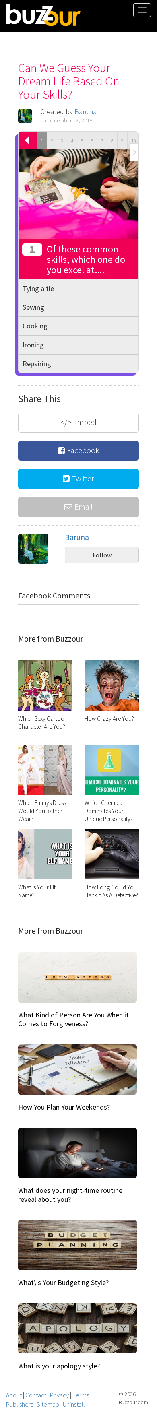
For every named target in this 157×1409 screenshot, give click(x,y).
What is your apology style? (59, 1365)
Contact (35, 1395)
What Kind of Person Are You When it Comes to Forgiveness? (73, 1019)
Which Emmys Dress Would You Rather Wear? (42, 811)
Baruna (85, 111)
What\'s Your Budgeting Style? (63, 1282)
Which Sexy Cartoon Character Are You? (43, 722)
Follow (102, 555)
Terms (80, 1395)
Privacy (59, 1395)
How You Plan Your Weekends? (64, 1107)
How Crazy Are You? (109, 718)
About (14, 1395)
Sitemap (48, 1404)
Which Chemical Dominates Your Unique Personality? (109, 811)
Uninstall (74, 1404)
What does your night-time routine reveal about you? (70, 1195)
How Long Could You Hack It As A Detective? (111, 891)
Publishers (19, 1404)
